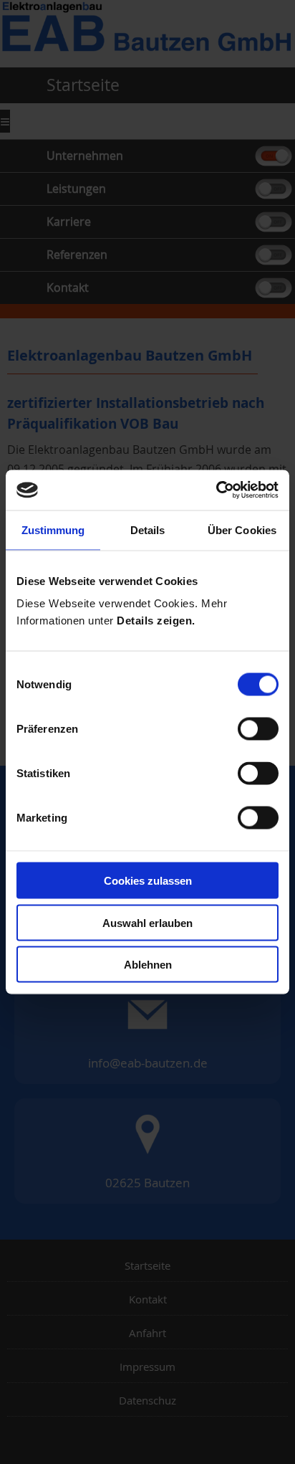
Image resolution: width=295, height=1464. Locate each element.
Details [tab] (147, 529)
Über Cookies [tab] (242, 529)
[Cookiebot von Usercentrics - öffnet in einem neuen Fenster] (216, 490)
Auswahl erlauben (147, 922)
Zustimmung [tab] (53, 529)
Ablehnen (148, 965)
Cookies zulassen (148, 881)
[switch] (258, 729)
